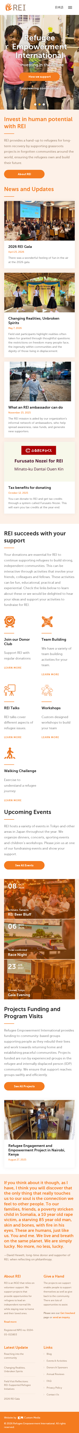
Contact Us (53, 1394)
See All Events (24, 865)
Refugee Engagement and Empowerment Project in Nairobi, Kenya (36, 1150)
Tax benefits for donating (29, 488)
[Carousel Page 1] (35, 104)
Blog (49, 1354)
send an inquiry (61, 1317)
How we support (40, 76)
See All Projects (24, 1086)
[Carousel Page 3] (44, 104)
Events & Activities (57, 1360)
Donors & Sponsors (57, 1367)
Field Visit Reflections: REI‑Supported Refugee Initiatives (17, 1385)
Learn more (50, 674)
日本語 (59, 7)
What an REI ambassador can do (35, 407)
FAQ (49, 1381)
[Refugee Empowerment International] (20, 7)
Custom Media (31, 1417)
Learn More (13, 667)
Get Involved (67, 1313)
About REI (24, 174)
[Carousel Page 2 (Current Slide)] (39, 104)
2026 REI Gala (20, 247)
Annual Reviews (55, 1374)
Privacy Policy (54, 1387)
